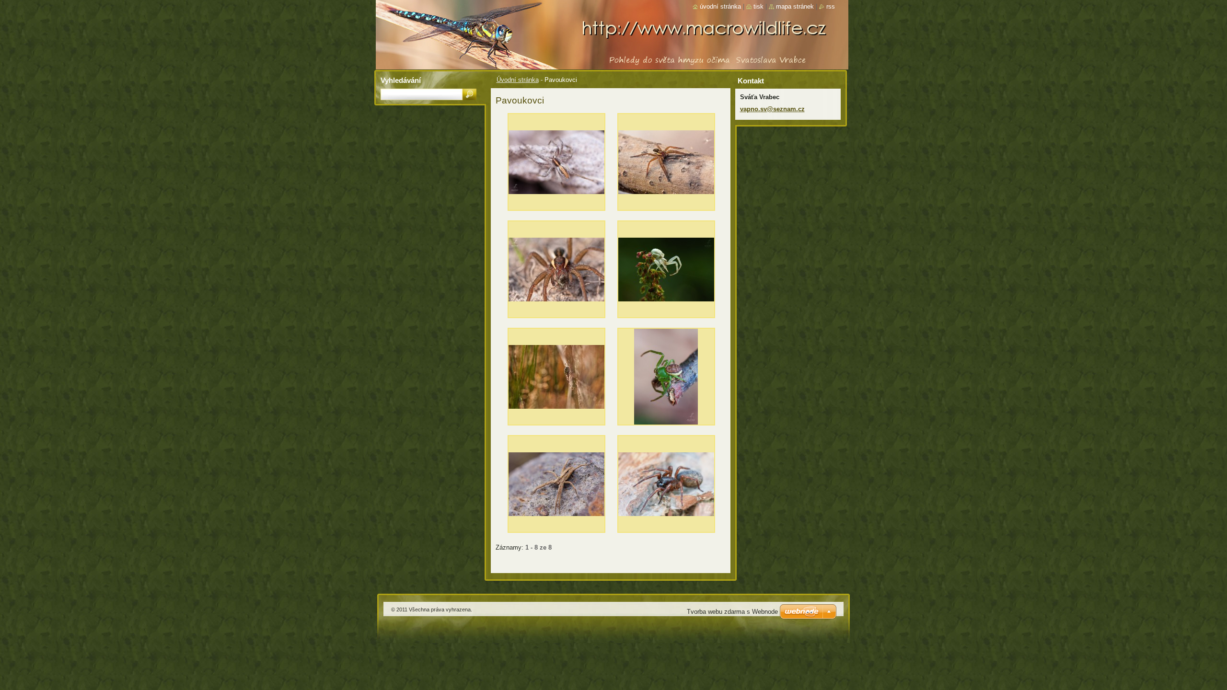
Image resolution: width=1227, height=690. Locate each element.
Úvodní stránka (518, 79)
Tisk (758, 6)
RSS (830, 6)
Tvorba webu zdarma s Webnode (732, 611)
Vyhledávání (401, 80)
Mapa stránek (795, 6)
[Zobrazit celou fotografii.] (556, 164)
